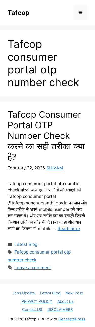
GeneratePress (71, 319)
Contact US (32, 309)
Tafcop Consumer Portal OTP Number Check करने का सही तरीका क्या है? (46, 135)
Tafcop (18, 12)
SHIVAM (54, 167)
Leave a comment (32, 267)
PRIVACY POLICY (37, 301)
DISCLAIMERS (60, 309)
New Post (74, 293)
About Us (65, 301)
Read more (69, 228)
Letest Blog (25, 244)
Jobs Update (23, 293)
